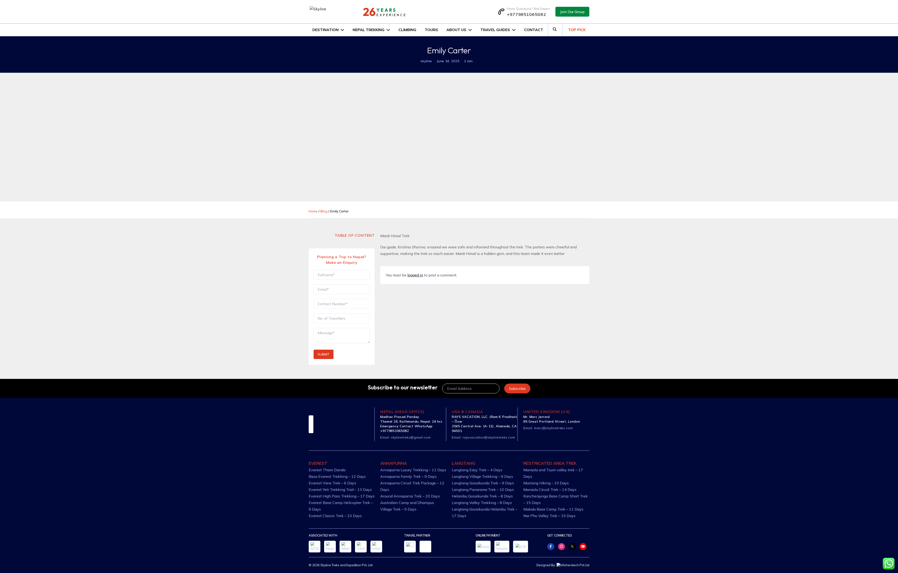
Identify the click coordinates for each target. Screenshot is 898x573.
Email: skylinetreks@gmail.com (405, 437)
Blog (323, 211)
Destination (325, 29)
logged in (415, 275)
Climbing (407, 29)
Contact (533, 29)
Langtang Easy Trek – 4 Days (477, 470)
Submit (324, 354)
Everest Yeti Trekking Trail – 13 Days (340, 489)
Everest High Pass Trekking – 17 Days (342, 496)
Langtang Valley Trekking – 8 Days (482, 502)
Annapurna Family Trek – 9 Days (408, 476)
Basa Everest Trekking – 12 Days (337, 476)
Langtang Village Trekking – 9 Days (482, 476)
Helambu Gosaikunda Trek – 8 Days (482, 496)
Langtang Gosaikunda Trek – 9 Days (483, 483)
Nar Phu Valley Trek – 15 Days (549, 515)
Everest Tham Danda (327, 470)
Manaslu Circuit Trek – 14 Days (549, 489)
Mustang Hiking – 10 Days (546, 483)
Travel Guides (495, 29)
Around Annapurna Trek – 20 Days (410, 496)
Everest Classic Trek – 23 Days (335, 515)
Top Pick (577, 29)
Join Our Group (572, 11)
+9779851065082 (526, 14)
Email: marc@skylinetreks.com (548, 428)
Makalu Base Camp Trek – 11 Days (553, 509)
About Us (456, 29)
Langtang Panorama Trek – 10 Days (483, 489)
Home (313, 211)
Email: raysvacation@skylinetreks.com (483, 437)
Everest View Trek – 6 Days (332, 483)
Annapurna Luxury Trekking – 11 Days (413, 470)
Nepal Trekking (368, 29)
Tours (431, 29)
